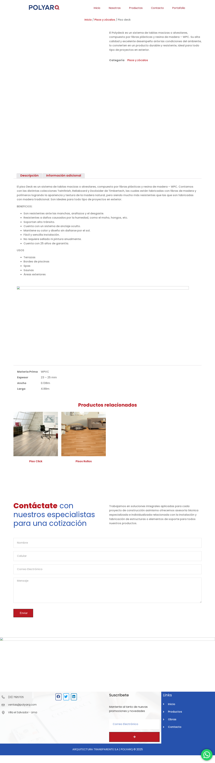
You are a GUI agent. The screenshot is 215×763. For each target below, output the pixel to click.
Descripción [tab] (29, 176)
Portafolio (178, 8)
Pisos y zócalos (104, 20)
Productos (136, 8)
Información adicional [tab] (63, 176)
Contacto (157, 8)
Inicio (97, 8)
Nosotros (115, 8)
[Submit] (134, 737)
